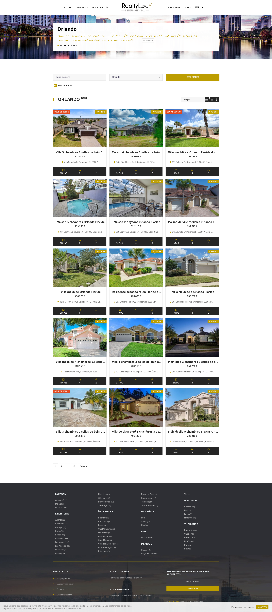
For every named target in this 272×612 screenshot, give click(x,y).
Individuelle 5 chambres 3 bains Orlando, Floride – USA (193, 431)
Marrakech (147, 537)
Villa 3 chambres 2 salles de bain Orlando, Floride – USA (81, 431)
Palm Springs (106, 502)
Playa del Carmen (149, 554)
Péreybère (104, 551)
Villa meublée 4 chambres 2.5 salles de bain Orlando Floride (81, 361)
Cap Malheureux (106, 529)
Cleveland (62, 538)
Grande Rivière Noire (108, 544)
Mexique (146, 543)
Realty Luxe (174, 602)
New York (104, 494)
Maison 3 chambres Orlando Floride (81, 222)
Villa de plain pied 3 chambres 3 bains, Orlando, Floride (137, 431)
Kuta (143, 518)
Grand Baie (105, 536)
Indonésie (147, 511)
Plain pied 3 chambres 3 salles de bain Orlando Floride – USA (193, 361)
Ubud (144, 525)
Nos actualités (100, 7)
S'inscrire (192, 588)
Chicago (60, 527)
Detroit (60, 535)
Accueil (68, 7)
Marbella (61, 507)
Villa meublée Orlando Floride (81, 291)
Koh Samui (189, 541)
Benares (102, 525)
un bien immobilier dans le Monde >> (137, 595)
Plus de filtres (65, 85)
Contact (60, 589)
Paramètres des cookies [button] (242, 607)
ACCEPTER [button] (262, 607)
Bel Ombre (104, 521)
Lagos (188, 514)
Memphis (61, 549)
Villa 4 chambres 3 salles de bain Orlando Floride (137, 361)
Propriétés (82, 7)
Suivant (83, 466)
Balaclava (104, 518)
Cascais (189, 507)
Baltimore (61, 524)
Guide (188, 7)
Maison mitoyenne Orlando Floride (137, 222)
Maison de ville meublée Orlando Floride (193, 222)
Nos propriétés (63, 578)
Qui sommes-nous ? (66, 584)
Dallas (59, 531)
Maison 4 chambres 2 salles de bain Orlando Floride (137, 152)
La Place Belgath (107, 547)
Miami (60, 553)
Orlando (104, 498)
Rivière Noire (148, 498)
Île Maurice (105, 511)
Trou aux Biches (149, 505)
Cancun (146, 550)
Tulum (187, 494)
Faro (187, 510)
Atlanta (60, 520)
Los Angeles (62, 546)
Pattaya (187, 545)
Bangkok (190, 530)
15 (74, 466)
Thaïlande (191, 524)
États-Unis (62, 513)
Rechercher (192, 77)
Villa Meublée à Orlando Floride (193, 291)
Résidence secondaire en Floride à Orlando (137, 291)
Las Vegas (62, 542)
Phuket (187, 549)
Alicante (61, 500)
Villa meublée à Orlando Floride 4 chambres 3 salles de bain (193, 152)
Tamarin (146, 502)
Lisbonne (190, 518)
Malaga (59, 504)
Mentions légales (64, 595)
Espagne (60, 493)
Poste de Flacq (149, 494)
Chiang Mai (189, 534)
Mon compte (174, 7)
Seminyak (145, 521)
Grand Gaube (105, 540)
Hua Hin (189, 537)
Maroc (145, 531)
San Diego (104, 505)
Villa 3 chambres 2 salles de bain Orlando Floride (81, 152)
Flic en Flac (104, 532)
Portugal (190, 500)
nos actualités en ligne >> (131, 578)
